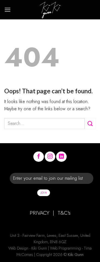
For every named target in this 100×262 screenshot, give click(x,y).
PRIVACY (39, 213)
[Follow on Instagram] (50, 156)
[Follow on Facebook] (38, 156)
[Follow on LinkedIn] (61, 156)
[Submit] (90, 123)
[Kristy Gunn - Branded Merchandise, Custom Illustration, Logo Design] (50, 9)
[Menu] (7, 9)
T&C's (64, 213)
